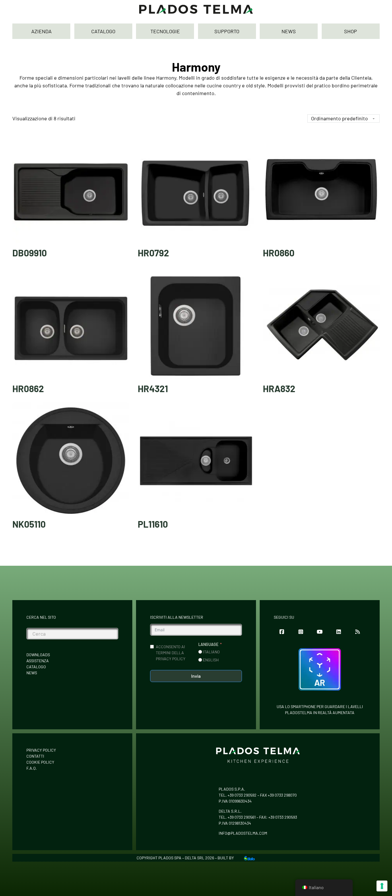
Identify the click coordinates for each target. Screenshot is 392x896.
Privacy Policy (41, 750)
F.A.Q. (31, 768)
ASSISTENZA (37, 660)
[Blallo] (249, 857)
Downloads (38, 654)
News (31, 672)
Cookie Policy (40, 762)
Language (208, 644)
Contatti (35, 756)
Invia (196, 676)
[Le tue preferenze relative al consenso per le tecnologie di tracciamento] (382, 886)
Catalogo (36, 666)
